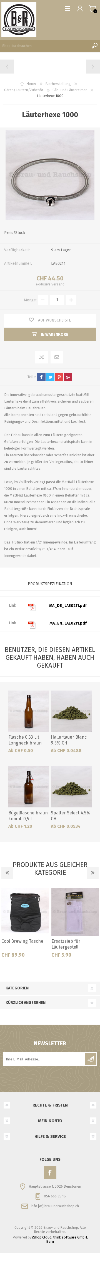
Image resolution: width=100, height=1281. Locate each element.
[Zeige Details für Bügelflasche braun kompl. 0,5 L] (28, 786)
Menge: (30, 299)
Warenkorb (92, 8)
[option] (25, 925)
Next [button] (93, 873)
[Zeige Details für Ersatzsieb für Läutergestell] (75, 912)
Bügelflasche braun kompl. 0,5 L (28, 815)
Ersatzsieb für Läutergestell (65, 944)
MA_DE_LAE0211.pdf (68, 605)
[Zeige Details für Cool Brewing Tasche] (25, 912)
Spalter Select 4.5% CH (70, 815)
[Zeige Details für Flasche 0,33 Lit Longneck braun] (28, 711)
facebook (41, 377)
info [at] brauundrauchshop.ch (55, 1206)
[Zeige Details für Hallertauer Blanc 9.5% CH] (71, 711)
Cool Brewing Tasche (22, 941)
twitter (50, 377)
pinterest (59, 377)
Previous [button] (7, 873)
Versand (57, 284)
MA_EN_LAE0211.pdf (68, 623)
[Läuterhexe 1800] (93, 67)
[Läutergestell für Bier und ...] (7, 67)
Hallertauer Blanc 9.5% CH (69, 740)
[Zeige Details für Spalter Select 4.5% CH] (71, 786)
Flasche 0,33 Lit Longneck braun (25, 740)
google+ (68, 377)
